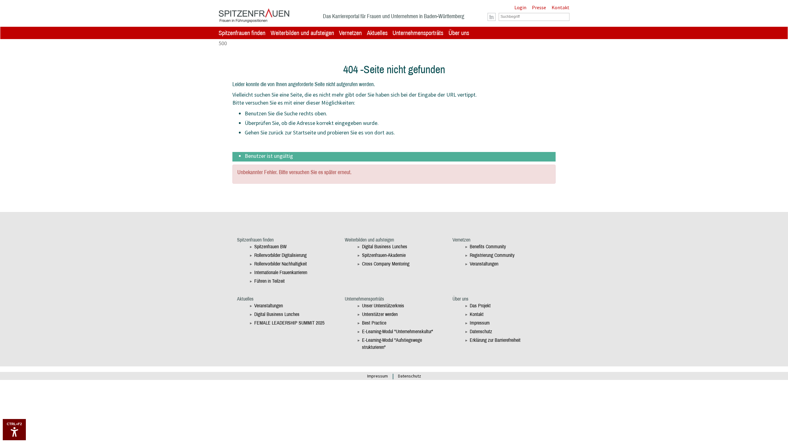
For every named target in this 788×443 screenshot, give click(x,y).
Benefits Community (488, 246)
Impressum (480, 322)
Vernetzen (350, 33)
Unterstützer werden (380, 314)
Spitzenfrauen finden (242, 33)
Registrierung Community (492, 255)
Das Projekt (480, 305)
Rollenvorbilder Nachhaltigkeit (280, 263)
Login (520, 7)
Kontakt (560, 7)
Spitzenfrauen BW (270, 246)
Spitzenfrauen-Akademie (384, 255)
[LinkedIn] (492, 17)
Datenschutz (481, 331)
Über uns (458, 33)
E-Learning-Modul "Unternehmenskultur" (397, 331)
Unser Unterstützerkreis (383, 305)
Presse (539, 7)
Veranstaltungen (484, 263)
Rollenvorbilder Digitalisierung (280, 255)
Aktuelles (377, 33)
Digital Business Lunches (384, 246)
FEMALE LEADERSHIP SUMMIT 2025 (289, 322)
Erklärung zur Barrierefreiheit (495, 340)
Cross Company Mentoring (385, 263)
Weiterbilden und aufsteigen (302, 33)
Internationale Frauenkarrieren (280, 272)
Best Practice (374, 322)
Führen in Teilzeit (269, 281)
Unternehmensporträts (417, 33)
